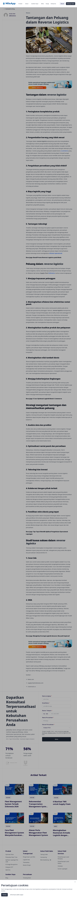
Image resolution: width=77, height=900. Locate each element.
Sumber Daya (34, 3)
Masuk (62, 3)
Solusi (26, 3)
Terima (4, 895)
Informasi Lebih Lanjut (16, 895)
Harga (47, 3)
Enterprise (53, 3)
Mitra (42, 3)
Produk (20, 3)
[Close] (75, 882)
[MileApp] (9, 4)
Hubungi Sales (70, 3)
